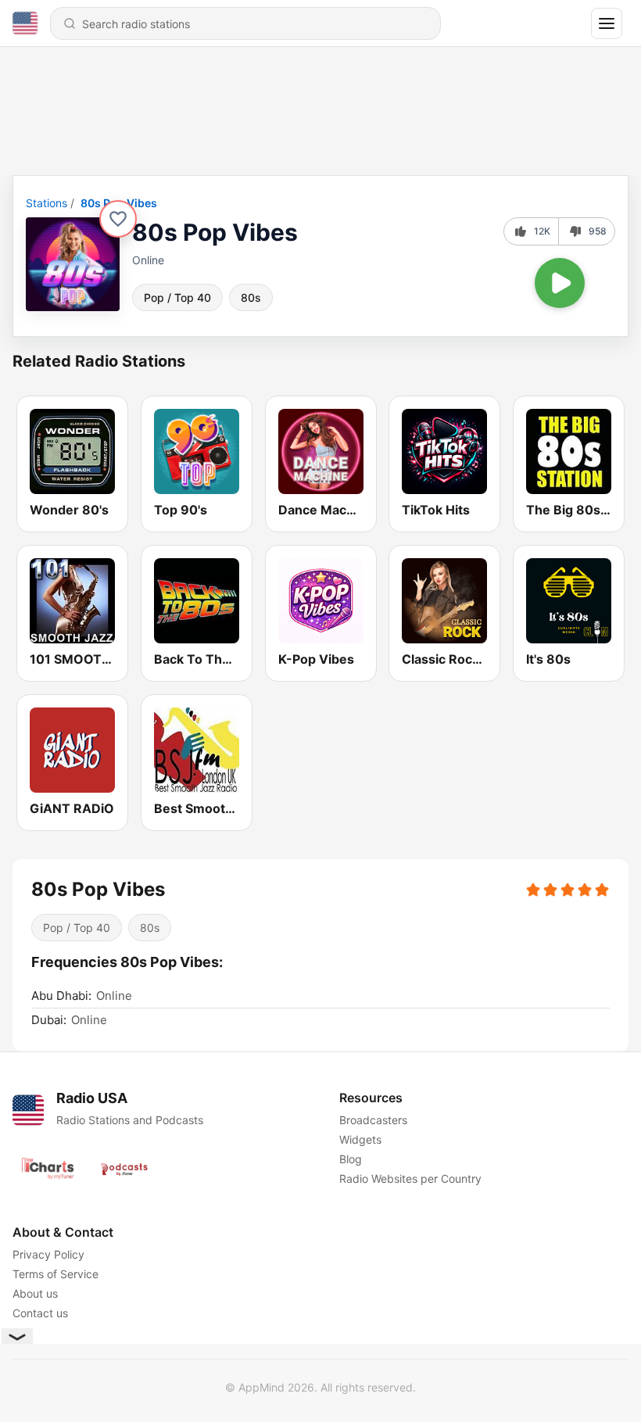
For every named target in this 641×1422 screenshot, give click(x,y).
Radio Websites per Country (410, 1178)
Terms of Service (55, 1274)
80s (251, 297)
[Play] (560, 283)
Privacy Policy (48, 1254)
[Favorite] (118, 219)
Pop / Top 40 (177, 297)
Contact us (40, 1313)
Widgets (360, 1139)
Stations (46, 203)
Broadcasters (373, 1119)
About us (35, 1293)
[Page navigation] (606, 23)
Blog (350, 1159)
